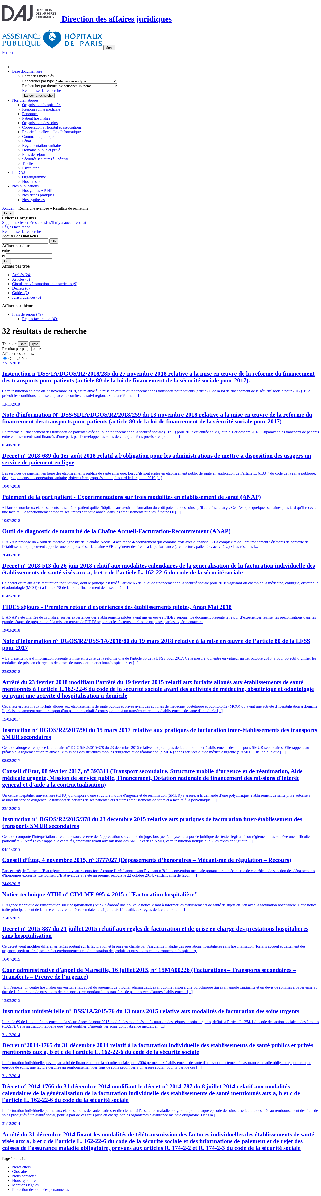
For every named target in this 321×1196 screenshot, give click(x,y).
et (4, 256)
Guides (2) (20, 293)
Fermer (7, 52)
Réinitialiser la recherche (41, 90)
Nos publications (25, 186)
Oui (11, 358)
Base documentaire (27, 71)
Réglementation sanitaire (41, 145)
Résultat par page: (16, 349)
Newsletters (21, 1167)
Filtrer (8, 213)
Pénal (26, 141)
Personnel (30, 114)
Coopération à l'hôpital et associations (52, 127)
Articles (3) (21, 279)
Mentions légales (25, 1185)
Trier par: (9, 344)
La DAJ (18, 172)
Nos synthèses (33, 199)
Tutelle (27, 163)
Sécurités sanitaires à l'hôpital (45, 159)
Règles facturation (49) (40, 319)
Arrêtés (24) (21, 275)
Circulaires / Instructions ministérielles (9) (44, 284)
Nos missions (32, 181)
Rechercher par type (38, 81)
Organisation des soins (40, 123)
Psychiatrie (30, 168)
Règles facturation (16, 227)
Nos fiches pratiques (38, 195)
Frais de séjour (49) (27, 314)
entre (6, 250)
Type (34, 344)
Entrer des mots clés (38, 76)
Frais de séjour (33, 154)
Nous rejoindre (24, 1180)
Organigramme (34, 177)
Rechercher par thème (39, 86)
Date (23, 344)
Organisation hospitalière (41, 105)
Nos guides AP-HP (37, 190)
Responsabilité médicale (41, 109)
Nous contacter (24, 1176)
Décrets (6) (21, 288)
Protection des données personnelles (40, 1189)
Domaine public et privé (41, 150)
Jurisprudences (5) (26, 297)
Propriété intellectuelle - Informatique (51, 132)
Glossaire (19, 1171)
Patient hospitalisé (36, 118)
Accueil (8, 208)
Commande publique (38, 136)
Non (25, 358)
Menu (109, 48)
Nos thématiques (25, 100)
